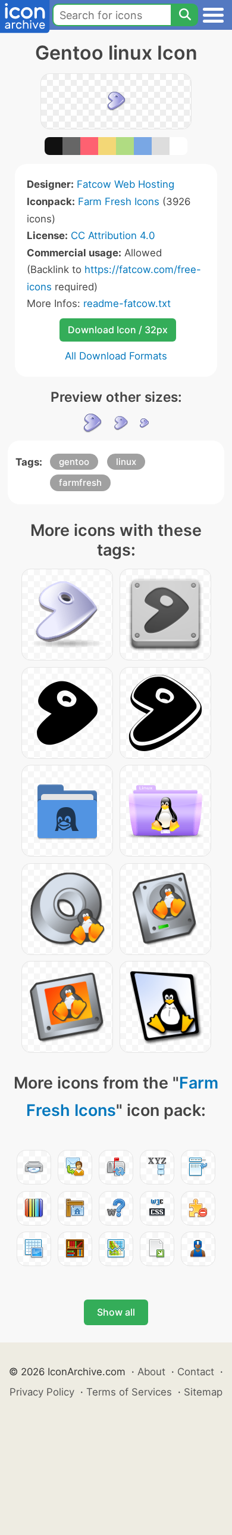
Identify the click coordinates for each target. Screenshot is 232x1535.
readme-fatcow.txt (127, 303)
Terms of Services (129, 1392)
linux (126, 461)
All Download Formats (116, 356)
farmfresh (80, 482)
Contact (195, 1372)
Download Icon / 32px (118, 330)
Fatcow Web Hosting (125, 184)
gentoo (74, 461)
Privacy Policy (42, 1392)
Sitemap (203, 1392)
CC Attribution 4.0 (113, 235)
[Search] (184, 15)
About (151, 1372)
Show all (116, 1312)
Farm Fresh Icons (118, 201)
